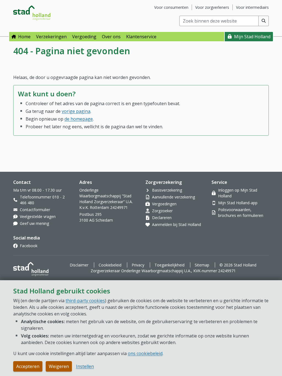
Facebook (28, 245)
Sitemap (202, 265)
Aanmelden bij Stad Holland (176, 224)
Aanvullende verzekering (173, 197)
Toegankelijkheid (169, 265)
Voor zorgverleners (212, 7)
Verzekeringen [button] (51, 37)
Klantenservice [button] (141, 37)
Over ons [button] (111, 37)
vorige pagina (76, 111)
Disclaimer (79, 265)
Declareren (162, 217)
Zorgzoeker (162, 210)
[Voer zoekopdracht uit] (264, 21)
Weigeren (59, 366)
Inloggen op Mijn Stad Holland (237, 192)
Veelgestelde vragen (38, 216)
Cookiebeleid (110, 265)
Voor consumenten (171, 7)
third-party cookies (85, 301)
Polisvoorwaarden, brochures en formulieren (240, 212)
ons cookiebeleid (145, 353)
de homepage (78, 119)
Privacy (138, 265)
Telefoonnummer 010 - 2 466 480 (42, 199)
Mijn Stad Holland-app (237, 202)
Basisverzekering (167, 190)
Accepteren (27, 366)
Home (24, 37)
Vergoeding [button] (84, 37)
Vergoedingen (164, 203)
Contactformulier (35, 209)
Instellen (85, 366)
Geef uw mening (34, 223)
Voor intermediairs (252, 7)
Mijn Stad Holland (252, 37)
